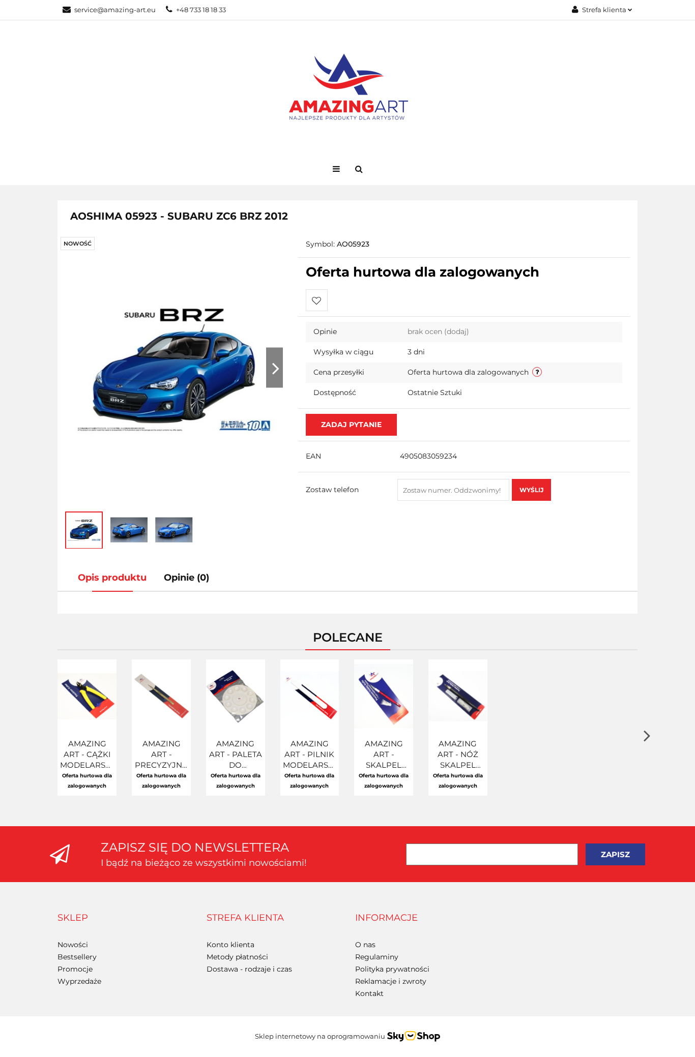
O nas (365, 944)
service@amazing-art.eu (115, 10)
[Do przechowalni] (317, 300)
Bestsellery (77, 956)
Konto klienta (230, 944)
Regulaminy (376, 956)
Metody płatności (237, 956)
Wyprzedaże (79, 981)
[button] (72, 918)
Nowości (72, 944)
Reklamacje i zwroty (390, 981)
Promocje (75, 969)
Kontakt (369, 993)
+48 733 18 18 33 (201, 10)
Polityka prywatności (392, 969)
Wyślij (531, 490)
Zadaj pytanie (351, 424)
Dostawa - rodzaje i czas (249, 969)
